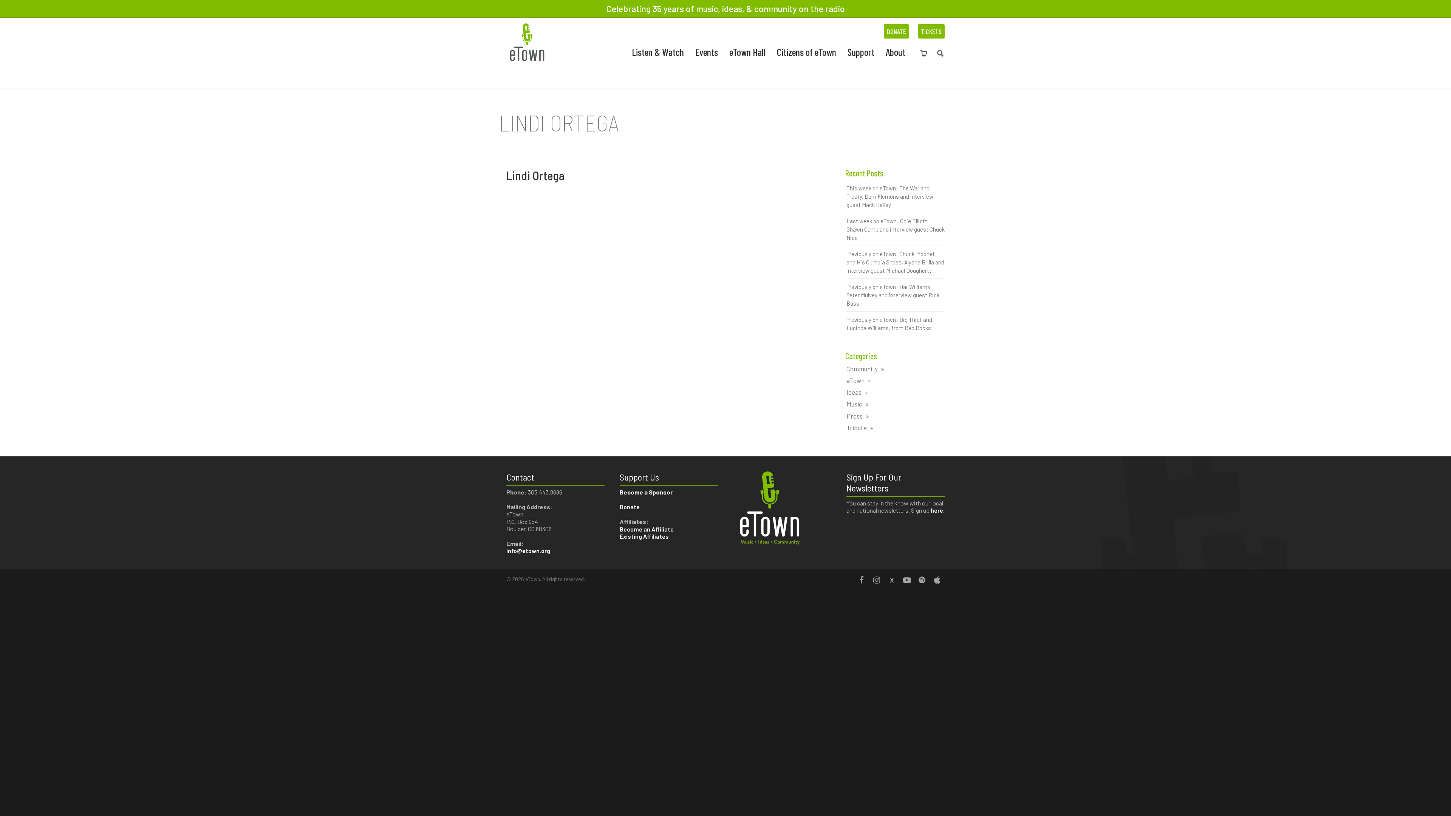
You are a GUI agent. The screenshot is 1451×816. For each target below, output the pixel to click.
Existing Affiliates (644, 536)
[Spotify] (922, 579)
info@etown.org (528, 550)
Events (706, 52)
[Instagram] (876, 579)
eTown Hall (747, 52)
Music (854, 404)
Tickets (931, 31)
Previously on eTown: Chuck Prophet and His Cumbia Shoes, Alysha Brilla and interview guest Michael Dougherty (895, 262)
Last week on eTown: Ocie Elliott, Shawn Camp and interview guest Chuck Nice (895, 229)
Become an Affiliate (647, 529)
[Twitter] (891, 579)
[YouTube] (906, 579)
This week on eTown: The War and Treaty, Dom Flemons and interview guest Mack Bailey (889, 196)
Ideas (854, 392)
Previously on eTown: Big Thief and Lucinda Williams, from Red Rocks (889, 323)
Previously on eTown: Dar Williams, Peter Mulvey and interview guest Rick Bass (892, 295)
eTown (855, 380)
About (895, 52)
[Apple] (937, 579)
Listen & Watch (658, 52)
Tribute (856, 427)
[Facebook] (861, 579)
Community (862, 368)
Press (854, 416)
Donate (896, 31)
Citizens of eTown (806, 52)
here (937, 510)
